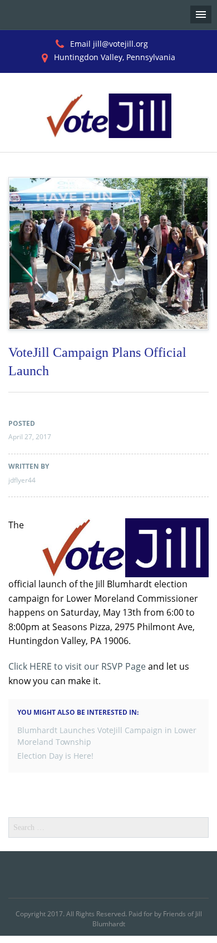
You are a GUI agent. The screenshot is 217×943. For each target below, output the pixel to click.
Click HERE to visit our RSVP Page (77, 666)
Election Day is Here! (55, 755)
